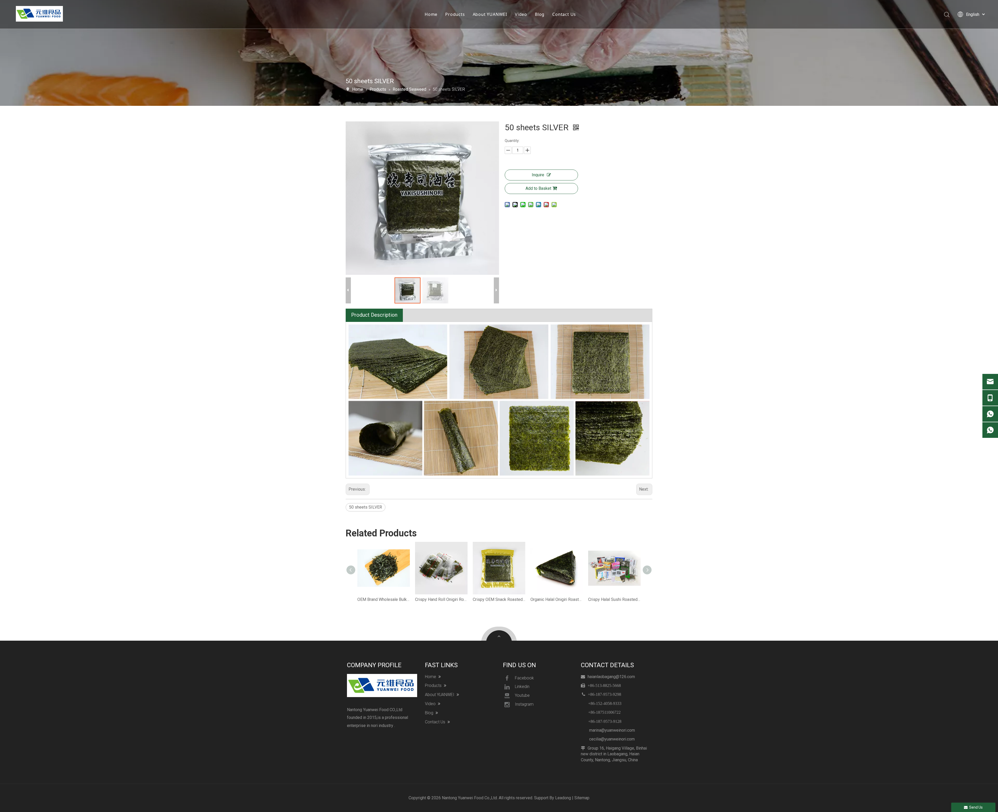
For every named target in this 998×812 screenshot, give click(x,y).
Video (521, 14)
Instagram (524, 704)
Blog (539, 14)
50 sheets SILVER (365, 507)
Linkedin (522, 686)
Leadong (563, 797)
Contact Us (564, 14)
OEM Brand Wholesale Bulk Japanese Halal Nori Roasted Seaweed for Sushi (383, 599)
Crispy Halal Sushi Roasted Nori (614, 599)
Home (431, 14)
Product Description (374, 315)
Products (455, 14)
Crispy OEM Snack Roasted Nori (499, 599)
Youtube (522, 695)
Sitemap (581, 797)
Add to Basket (538, 188)
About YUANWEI (490, 14)
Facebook (524, 677)
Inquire (538, 174)
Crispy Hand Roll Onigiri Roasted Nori (441, 599)
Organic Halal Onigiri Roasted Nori (556, 599)
